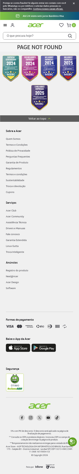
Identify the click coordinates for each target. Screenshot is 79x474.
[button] (39, 16)
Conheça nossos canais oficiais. (48, 9)
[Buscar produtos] (70, 35)
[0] (69, 25)
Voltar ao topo (37, 118)
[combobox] (39, 36)
